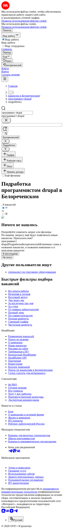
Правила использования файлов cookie (24, 27)
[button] (5, 68)
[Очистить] (6, 120)
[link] (7, 61)
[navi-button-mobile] (4, 79)
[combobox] (17, 113)
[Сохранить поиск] (4, 129)
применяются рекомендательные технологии (30, 490)
